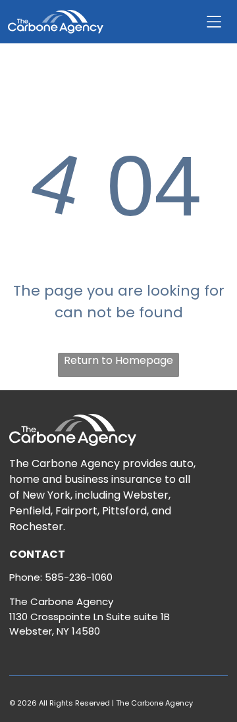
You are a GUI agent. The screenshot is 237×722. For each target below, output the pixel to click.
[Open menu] (214, 21)
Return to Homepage (118, 360)
